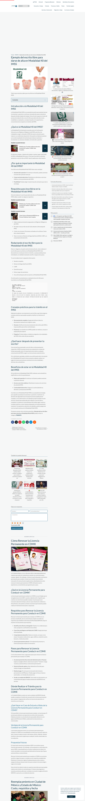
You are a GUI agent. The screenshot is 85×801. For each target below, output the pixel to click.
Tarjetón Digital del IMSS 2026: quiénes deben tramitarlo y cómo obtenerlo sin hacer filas (62, 207)
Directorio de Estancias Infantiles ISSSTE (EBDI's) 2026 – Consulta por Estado (62, 232)
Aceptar (71, 796)
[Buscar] (28, 6)
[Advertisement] (42, 33)
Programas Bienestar (49, 2)
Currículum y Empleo (69, 10)
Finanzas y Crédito (55, 6)
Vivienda (47, 6)
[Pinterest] (20, 422)
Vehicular (58, 2)
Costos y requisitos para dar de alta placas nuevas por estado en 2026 (62, 228)
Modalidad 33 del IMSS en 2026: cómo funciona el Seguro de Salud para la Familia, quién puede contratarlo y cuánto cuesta (62, 223)
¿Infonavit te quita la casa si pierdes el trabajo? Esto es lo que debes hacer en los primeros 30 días (62, 193)
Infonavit (41, 2)
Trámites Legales (70, 6)
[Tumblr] (27, 422)
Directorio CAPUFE (57, 240)
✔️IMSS (35, 2)
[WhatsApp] (23, 422)
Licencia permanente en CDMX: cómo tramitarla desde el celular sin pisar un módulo (62, 185)
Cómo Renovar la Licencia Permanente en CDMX (40, 428)
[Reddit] (34, 422)
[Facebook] (12, 422)
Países (62, 6)
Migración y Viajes (58, 10)
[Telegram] (30, 422)
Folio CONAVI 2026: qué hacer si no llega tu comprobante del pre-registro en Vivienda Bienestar (62, 237)
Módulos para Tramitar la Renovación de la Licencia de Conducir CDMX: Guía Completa (19, 428)
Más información (71, 793)
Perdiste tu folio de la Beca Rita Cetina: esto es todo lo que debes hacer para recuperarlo (62, 189)
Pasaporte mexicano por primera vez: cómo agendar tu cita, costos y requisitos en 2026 (61, 203)
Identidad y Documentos (68, 2)
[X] (16, 422)
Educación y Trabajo (38, 6)
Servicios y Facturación (47, 10)
